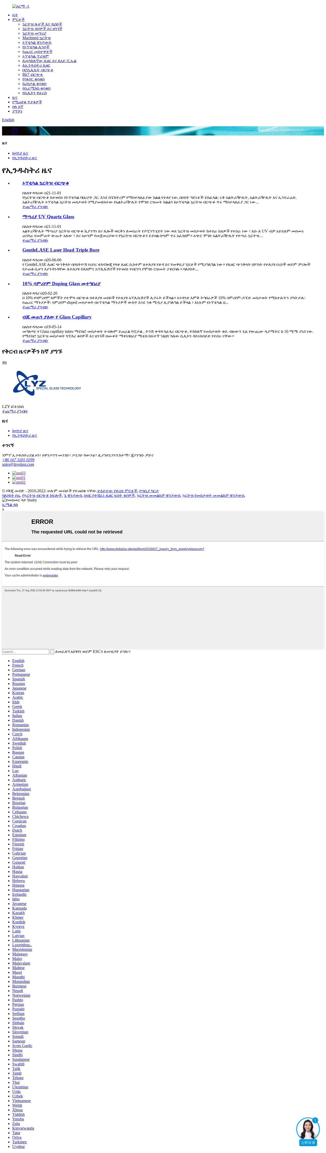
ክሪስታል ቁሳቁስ (34, 83)
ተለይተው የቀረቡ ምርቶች (117, 491)
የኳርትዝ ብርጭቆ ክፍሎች (42, 495)
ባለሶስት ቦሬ (11, 495)
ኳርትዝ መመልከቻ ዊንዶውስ (158, 495)
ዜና (14, 97)
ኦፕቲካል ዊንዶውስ (36, 42)
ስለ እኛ (17, 106)
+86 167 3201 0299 (18, 460)
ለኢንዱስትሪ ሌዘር (36, 65)
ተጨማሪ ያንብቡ (35, 206)
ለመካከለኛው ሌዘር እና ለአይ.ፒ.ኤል (49, 61)
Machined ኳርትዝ (36, 38)
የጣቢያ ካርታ (149, 491)
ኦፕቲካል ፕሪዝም (35, 56)
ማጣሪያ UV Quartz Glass (48, 216)
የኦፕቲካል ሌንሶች (35, 47)
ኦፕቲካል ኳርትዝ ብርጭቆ (45, 183)
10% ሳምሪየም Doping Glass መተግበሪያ (61, 283)
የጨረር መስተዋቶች (37, 51)
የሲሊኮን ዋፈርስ (34, 93)
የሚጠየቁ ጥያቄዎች (27, 102)
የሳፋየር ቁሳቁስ (33, 79)
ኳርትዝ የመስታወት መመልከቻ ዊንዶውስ (213, 495)
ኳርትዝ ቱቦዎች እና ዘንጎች (42, 28)
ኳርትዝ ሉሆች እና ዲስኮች (42, 24)
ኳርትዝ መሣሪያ (34, 33)
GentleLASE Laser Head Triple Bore (60, 250)
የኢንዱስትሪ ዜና (24, 158)
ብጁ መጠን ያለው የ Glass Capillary (57, 317)
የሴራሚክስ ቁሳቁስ (36, 88)
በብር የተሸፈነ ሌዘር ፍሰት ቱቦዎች (109, 495)
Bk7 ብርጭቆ (32, 74)
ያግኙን (17, 111)
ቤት (15, 15)
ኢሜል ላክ (10, 504)
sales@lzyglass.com (18, 464)
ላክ (4, 362)
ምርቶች (18, 19)
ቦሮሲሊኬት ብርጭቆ (37, 70)
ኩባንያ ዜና (20, 153)
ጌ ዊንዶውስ (73, 495)
